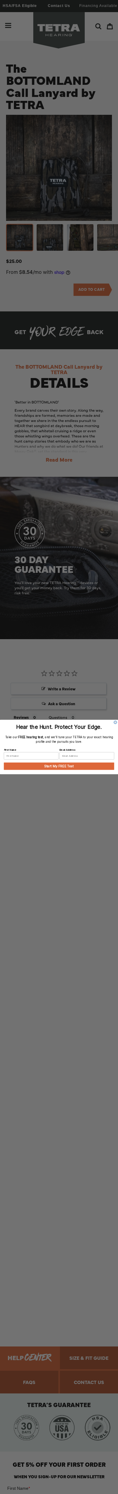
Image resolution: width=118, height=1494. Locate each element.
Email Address (67, 749)
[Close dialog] (115, 722)
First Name (10, 749)
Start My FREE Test (59, 766)
